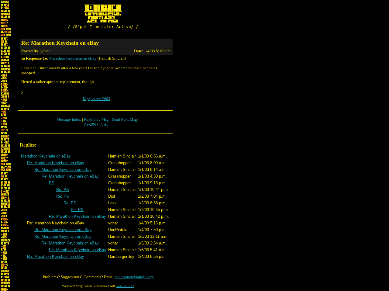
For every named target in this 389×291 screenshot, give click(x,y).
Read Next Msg (124, 119)
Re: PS (62, 189)
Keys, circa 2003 (96, 98)
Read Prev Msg (96, 119)
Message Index (69, 119)
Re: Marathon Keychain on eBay (55, 163)
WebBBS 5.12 (125, 286)
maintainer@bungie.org (134, 277)
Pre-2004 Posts (96, 124)
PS (51, 183)
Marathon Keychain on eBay (73, 58)
